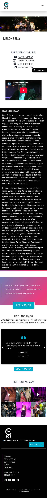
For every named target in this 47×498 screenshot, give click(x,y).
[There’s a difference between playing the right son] (8, 394)
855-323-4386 (9, 475)
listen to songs (25, 60)
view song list (25, 64)
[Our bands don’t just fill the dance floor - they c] (38, 409)
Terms (6, 465)
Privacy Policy (10, 459)
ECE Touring (23, 490)
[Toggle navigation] (42, 5)
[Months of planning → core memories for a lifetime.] (38, 394)
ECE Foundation (23, 491)
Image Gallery (25, 67)
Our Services (9, 462)
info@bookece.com (11, 472)
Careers (7, 456)
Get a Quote (36, 444)
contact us (40, 70)
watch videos (25, 57)
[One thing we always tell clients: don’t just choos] (23, 409)
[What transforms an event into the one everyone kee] (8, 409)
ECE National (11, 490)
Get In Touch (23, 305)
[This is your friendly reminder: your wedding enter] (23, 394)
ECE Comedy (35, 490)
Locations (8, 467)
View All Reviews (23, 369)
